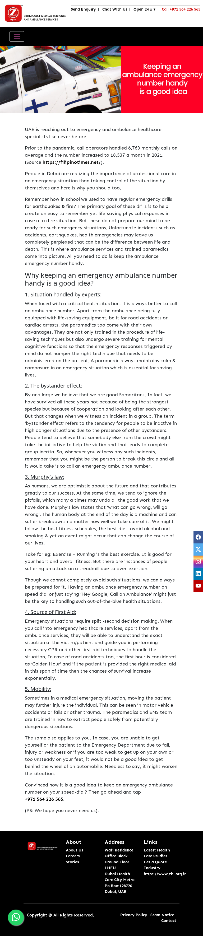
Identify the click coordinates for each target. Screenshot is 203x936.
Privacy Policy (133, 914)
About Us (74, 850)
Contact (168, 920)
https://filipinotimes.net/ (72, 162)
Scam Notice (162, 914)
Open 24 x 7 (144, 9)
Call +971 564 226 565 (181, 9)
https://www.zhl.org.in (165, 874)
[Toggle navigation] (17, 36)
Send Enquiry (83, 9)
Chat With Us (114, 9)
